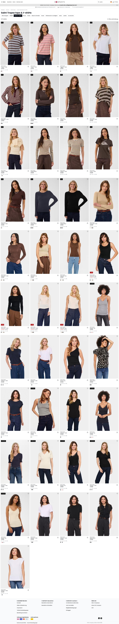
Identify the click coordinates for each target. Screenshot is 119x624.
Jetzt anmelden (70, 605)
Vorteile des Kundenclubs (72, 603)
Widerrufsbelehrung (22, 605)
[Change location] (111, 2)
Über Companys (95, 603)
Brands (7, 9)
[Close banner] (117, 5)
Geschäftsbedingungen (32, 622)
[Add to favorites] (28, 23)
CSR (92, 608)
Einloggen (68, 610)
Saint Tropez (13, 9)
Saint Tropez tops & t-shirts (22, 9)
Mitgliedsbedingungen (71, 608)
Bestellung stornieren (22, 612)
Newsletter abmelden (47, 605)
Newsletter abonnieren (47, 603)
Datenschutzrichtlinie (21, 622)
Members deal (19, 2)
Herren (14, 2)
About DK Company (96, 605)
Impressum (19, 608)
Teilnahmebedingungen (22, 610)
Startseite (3, 9)
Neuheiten (9, 2)
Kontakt (19, 603)
